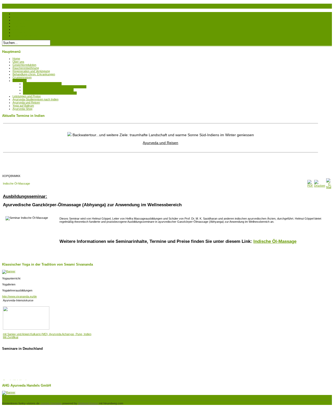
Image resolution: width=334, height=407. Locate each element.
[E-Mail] (328, 187)
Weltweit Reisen (88, 403)
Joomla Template (51, 403)
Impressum (20, 32)
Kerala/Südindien (23, 19)
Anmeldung (20, 23)
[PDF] (310, 185)
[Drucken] (319, 185)
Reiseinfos (19, 26)
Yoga (16, 16)
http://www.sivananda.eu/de (19, 296)
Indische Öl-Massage (274, 241)
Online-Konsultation (25, 35)
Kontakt (17, 29)
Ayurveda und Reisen (160, 139)
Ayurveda (19, 13)
